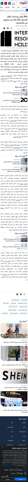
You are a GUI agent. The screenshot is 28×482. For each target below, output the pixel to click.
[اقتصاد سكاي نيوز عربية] (22, 3)
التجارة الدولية (23, 183)
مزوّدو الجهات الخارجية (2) (9, 457)
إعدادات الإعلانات (9, 464)
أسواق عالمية (22, 431)
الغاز (17, 216)
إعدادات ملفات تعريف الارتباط (9, 465)
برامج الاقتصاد (9, 445)
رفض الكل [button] (7, 479)
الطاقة (2, 208)
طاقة (24, 427)
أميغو (14, 81)
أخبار (12, 422)
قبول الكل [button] (20, 479)
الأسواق (7, 7)
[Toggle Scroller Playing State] (27, 10)
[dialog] (14, 463)
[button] (13, 3)
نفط (12, 431)
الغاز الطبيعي (13, 120)
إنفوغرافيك (10, 440)
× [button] (2, 447)
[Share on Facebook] (8, 28)
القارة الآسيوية (17, 136)
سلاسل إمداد (6, 261)
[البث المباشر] (5, 3)
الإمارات (18, 200)
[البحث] (9, 3)
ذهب (12, 436)
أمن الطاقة (6, 274)
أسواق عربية (10, 427)
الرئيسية (24, 7)
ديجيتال (24, 440)
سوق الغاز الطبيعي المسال (12, 145)
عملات (24, 436)
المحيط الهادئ (17, 147)
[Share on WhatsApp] (11, 28)
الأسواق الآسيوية (22, 128)
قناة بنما (7, 128)
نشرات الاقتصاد (22, 445)
